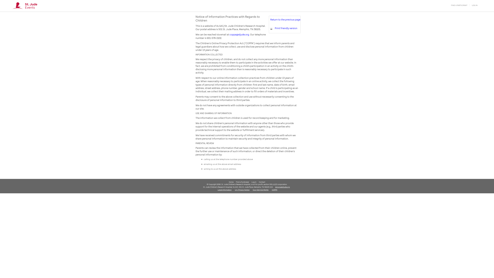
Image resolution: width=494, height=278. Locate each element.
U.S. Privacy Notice (242, 190)
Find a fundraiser (242, 182)
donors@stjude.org (282, 187)
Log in (475, 5)
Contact (262, 182)
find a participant (459, 5)
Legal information (225, 190)
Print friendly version (286, 28)
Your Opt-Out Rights (260, 190)
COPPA (274, 190)
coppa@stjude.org (239, 34)
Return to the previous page (285, 19)
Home (231, 182)
